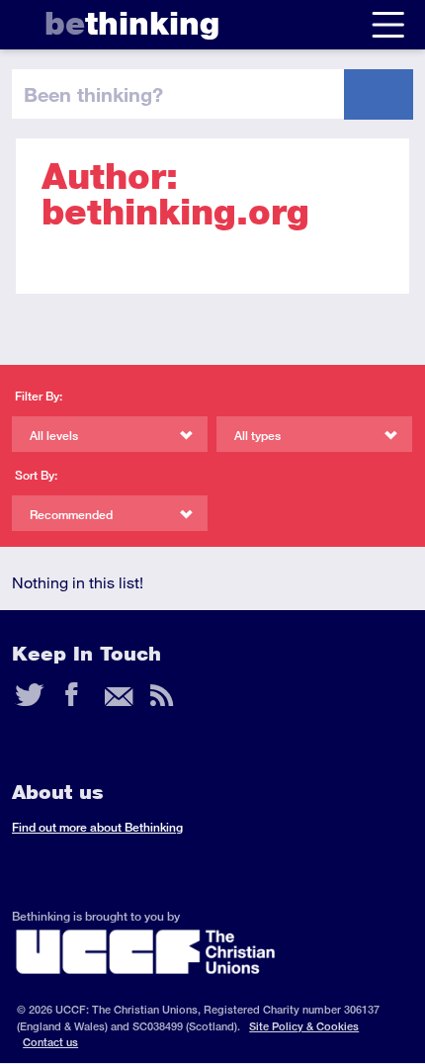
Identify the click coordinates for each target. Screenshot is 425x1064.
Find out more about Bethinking (97, 827)
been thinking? (93, 94)
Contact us (50, 1041)
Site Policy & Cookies (304, 1026)
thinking (131, 23)
